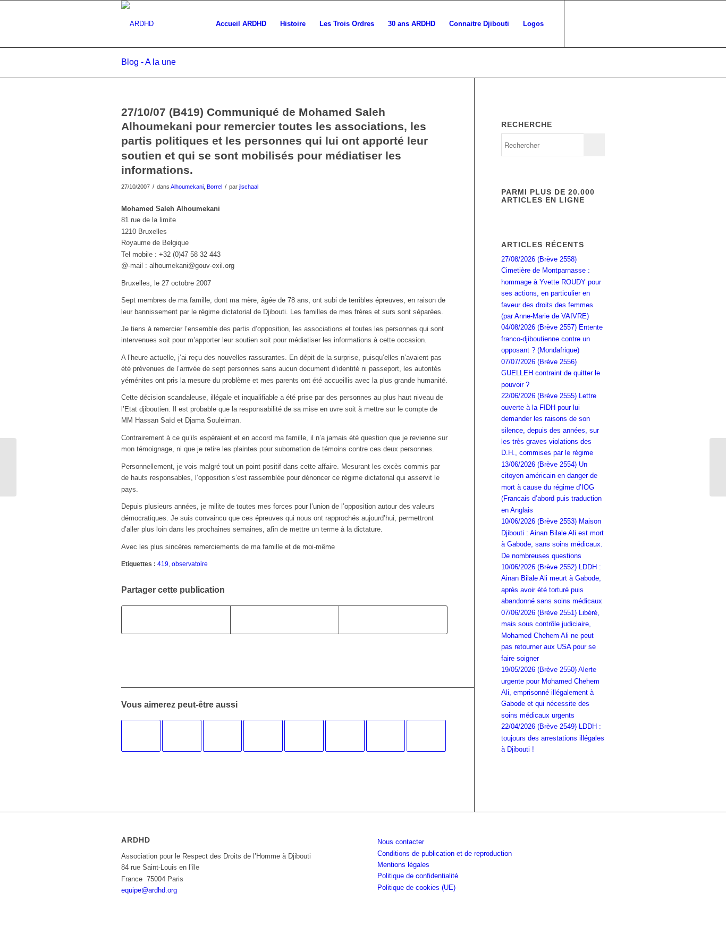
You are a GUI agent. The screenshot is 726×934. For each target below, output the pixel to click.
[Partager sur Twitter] (285, 619)
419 (162, 563)
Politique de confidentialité (417, 876)
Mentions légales (403, 865)
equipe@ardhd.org (149, 890)
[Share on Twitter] (393, 619)
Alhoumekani (187, 186)
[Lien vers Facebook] (581, 23)
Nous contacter (400, 842)
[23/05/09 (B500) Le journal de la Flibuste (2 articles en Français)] (426, 736)
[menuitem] (241, 24)
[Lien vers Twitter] (597, 23)
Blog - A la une (148, 61)
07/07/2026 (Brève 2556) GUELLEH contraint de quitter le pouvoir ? (550, 373)
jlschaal (248, 186)
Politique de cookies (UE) (416, 887)
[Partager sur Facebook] (176, 619)
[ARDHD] (137, 24)
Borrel (214, 186)
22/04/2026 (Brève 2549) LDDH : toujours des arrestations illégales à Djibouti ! (552, 737)
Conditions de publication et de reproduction (444, 853)
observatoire (190, 563)
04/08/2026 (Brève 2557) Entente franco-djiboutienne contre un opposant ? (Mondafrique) (552, 338)
